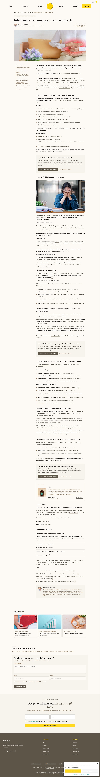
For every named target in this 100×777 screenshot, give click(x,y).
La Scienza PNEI (46, 748)
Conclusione (19, 89)
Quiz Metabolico (44, 521)
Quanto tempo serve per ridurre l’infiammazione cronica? (23, 86)
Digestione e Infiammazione (27, 12)
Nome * (15, 675)
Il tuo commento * (18, 663)
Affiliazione (75, 754)
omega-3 (68, 387)
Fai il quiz (86, 6)
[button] (97, 763)
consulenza (47, 524)
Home (15, 12)
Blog (19, 12)
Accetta (73, 771)
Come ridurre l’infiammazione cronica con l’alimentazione (22, 79)
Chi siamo (45, 745)
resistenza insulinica (56, 136)
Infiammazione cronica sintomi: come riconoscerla (23, 68)
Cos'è (44, 742)
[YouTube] (11, 751)
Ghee (39, 400)
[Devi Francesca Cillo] (15, 25)
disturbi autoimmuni (64, 87)
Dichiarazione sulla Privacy (84, 774)
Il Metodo (10, 6)
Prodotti (40, 6)
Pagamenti (75, 745)
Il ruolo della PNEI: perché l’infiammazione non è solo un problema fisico (22, 75)
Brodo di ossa (41, 403)
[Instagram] (7, 751)
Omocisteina (41, 146)
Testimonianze (46, 751)
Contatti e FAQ (76, 751)
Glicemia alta (41, 136)
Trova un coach (46, 754)
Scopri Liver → (79, 497)
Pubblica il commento (20, 686)
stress (57, 241)
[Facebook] (4, 751)
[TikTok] (14, 751)
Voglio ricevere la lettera (50, 725)
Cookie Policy (75, 774)
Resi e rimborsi (76, 748)
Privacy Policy (43, 681)
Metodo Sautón (55, 336)
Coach (75, 6)
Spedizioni (75, 742)
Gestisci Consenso (50, 768)
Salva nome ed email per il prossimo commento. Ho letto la (31, 681)
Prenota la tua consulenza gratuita (48, 169)
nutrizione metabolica (43, 364)
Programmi (25, 6)
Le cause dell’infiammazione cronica (22, 71)
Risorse (61, 6)
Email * (52, 675)
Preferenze (89, 771)
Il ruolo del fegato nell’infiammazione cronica (22, 83)
